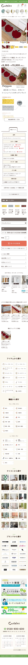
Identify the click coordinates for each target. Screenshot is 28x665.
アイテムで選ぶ (11, 16)
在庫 (3, 228)
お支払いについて (6, 262)
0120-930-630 (15, 628)
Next (26, 31)
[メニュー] (25, 5)
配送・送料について (6, 266)
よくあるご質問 (5, 254)
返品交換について (6, 258)
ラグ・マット (18, 16)
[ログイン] (18, 5)
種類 (3, 219)
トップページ (4, 16)
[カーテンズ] (6, 5)
